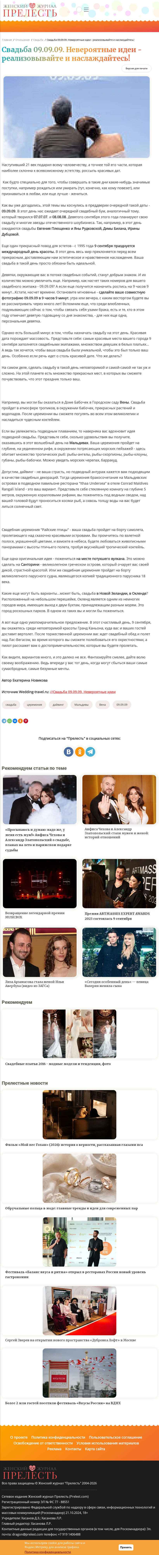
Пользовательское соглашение (115, 1437)
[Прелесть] (30, 4)
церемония (34, 704)
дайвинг (58, 704)
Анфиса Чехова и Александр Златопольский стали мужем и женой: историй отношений (117, 833)
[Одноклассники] (20, 721)
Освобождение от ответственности (43, 1443)
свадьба (11, 704)
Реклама (54, 1448)
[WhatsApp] (9, 721)
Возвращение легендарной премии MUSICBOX (35, 915)
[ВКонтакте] (15, 721)
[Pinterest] (25, 721)
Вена (102, 704)
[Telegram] (4, 721)
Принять (126, 1547)
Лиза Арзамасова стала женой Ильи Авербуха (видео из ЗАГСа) (34, 984)
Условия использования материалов (108, 1443)
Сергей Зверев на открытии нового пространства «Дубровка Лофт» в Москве (70, 1340)
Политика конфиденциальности (58, 1437)
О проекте (19, 1437)
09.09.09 (122, 704)
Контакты (73, 1448)
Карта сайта (95, 1448)
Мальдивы (81, 704)
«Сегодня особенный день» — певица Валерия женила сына (116, 984)
